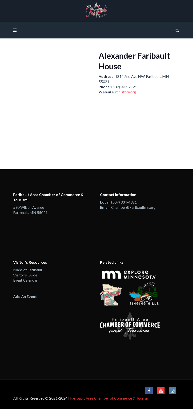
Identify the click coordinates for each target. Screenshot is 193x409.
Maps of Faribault (27, 269)
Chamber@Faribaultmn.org (133, 207)
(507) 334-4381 (124, 202)
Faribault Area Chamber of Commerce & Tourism (109, 398)
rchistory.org (125, 92)
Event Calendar (25, 280)
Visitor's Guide (25, 275)
